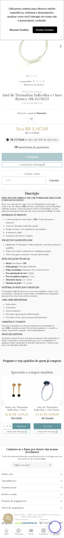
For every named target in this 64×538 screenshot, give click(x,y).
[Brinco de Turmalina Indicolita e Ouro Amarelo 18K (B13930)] (16, 405)
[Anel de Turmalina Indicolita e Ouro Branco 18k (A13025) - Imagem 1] (32, 46)
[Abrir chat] (55, 527)
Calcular (54, 180)
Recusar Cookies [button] (19, 30)
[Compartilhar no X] (40, 81)
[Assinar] (50, 465)
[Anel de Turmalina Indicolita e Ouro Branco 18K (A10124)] (47, 405)
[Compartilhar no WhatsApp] (37, 81)
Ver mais (47, 426)
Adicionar (21, 426)
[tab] (27, 76)
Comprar (32, 157)
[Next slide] (60, 46)
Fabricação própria (32, 92)
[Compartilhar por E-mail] (44, 81)
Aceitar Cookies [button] (45, 30)
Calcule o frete (32, 174)
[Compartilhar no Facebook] (34, 81)
